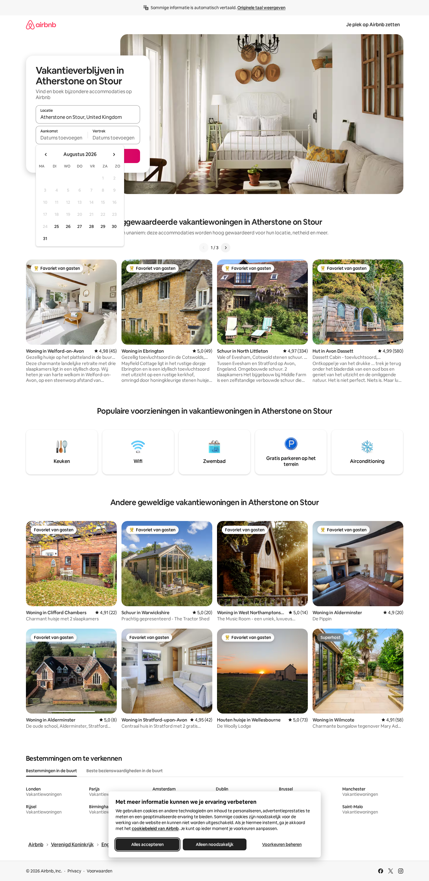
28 (91, 226)
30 (114, 226)
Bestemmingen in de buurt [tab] (51, 770)
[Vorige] (203, 247)
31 (45, 238)
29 (103, 226)
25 (56, 226)
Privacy (74, 871)
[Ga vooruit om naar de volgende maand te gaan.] (114, 154)
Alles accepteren (147, 844)
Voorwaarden (99, 871)
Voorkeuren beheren (282, 844)
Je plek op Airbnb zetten (373, 25)
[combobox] (87, 117)
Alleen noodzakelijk (215, 844)
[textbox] (61, 137)
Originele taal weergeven (261, 7)
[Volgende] (225, 247)
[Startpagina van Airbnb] (41, 24)
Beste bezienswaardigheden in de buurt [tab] (124, 770)
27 (79, 226)
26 (68, 226)
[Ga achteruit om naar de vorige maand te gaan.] (46, 154)
